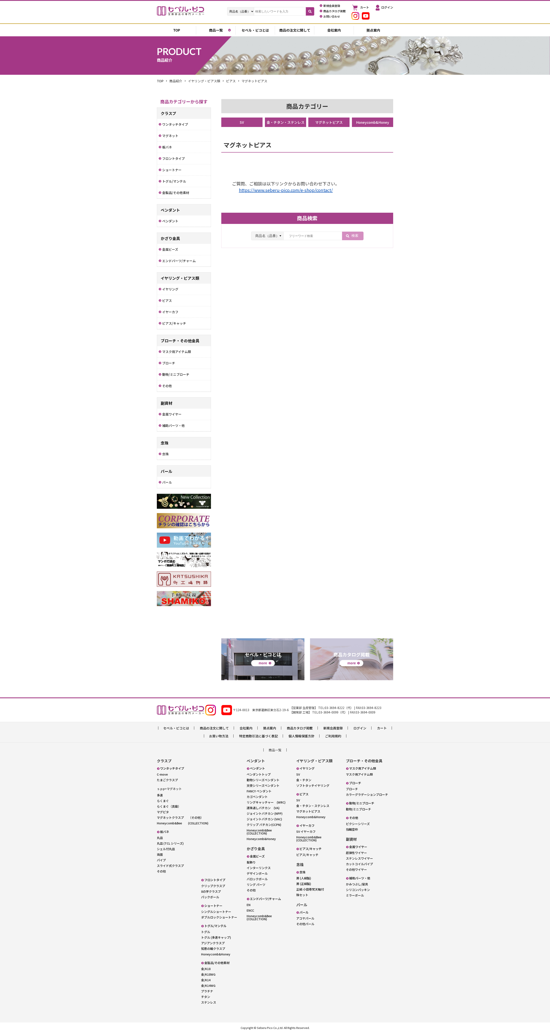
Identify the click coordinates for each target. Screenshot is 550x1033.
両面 (160, 854)
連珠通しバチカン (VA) (263, 808)
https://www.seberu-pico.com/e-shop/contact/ (286, 190)
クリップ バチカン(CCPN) (264, 824)
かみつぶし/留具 (357, 884)
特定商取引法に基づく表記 (258, 736)
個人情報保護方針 (301, 736)
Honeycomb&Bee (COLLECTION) (182, 823)
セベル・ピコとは (255, 30)
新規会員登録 (333, 728)
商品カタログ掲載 (300, 728)
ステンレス (208, 1002)
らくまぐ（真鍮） (169, 806)
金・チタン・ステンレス (285, 122)
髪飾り (251, 862)
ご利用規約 (333, 736)
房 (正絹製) (303, 884)
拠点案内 (373, 30)
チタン (205, 997)
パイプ (161, 860)
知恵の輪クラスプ (213, 948)
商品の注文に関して (294, 30)
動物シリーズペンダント (263, 780)
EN (249, 905)
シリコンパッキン (358, 890)
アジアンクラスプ (213, 943)
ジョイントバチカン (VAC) (264, 819)
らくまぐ (163, 801)
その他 (161, 871)
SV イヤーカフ (306, 831)
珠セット (302, 895)
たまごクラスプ (167, 780)
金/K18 (206, 969)
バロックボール (257, 879)
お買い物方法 (218, 736)
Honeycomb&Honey (372, 122)
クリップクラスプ (213, 886)
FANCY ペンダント (259, 791)
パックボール (210, 897)
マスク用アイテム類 (359, 774)
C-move (162, 774)
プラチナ (207, 991)
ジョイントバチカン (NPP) (265, 813)
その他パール (305, 924)
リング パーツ (256, 884)
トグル (205, 932)
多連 (160, 795)
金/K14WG (208, 985)
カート (382, 728)
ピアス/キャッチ (307, 855)
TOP (160, 81)
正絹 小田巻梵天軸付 (310, 889)
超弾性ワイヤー (356, 853)
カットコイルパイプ (359, 864)
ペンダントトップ (259, 774)
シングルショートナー (216, 911)
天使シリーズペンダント (263, 785)
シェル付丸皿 (166, 849)
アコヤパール (305, 918)
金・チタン (303, 780)
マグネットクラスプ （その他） (180, 817)
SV (242, 122)
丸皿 (160, 838)
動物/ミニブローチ (358, 809)
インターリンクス (259, 868)
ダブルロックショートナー (219, 917)
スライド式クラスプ (170, 865)
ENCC (250, 910)
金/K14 (206, 980)
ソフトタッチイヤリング (312, 785)
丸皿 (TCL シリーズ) (170, 843)
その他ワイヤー (356, 869)
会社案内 (334, 30)
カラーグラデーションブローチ (367, 794)
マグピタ (163, 812)
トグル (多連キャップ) (216, 937)
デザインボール (257, 873)
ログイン (359, 728)
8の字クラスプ (211, 891)
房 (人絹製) (303, 878)
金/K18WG (208, 974)
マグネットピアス (329, 122)
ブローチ (352, 789)
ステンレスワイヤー (359, 858)
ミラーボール (355, 895)
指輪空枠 (352, 829)
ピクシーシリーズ (358, 824)
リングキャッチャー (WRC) (266, 802)
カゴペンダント (257, 797)
